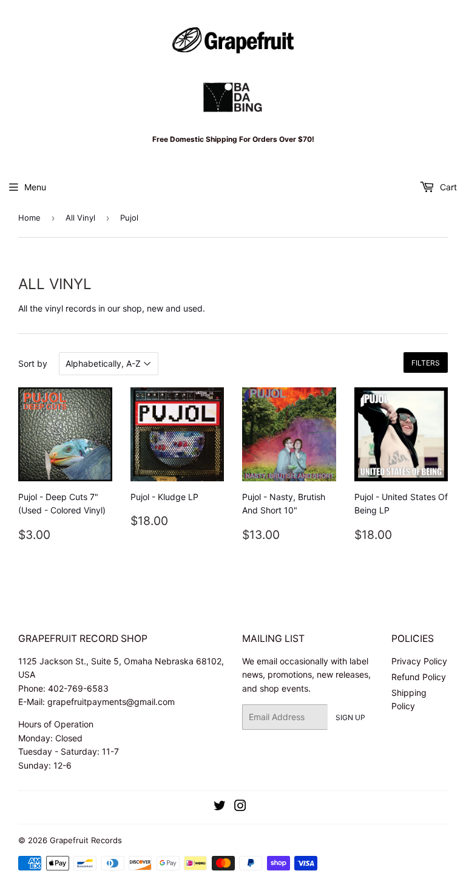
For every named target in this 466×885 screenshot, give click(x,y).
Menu (35, 187)
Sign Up (350, 717)
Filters (425, 362)
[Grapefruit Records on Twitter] (220, 807)
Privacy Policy (419, 661)
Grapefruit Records (86, 840)
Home (29, 217)
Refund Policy (418, 677)
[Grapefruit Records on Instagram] (240, 807)
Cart (447, 187)
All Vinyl (80, 217)
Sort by (32, 363)
